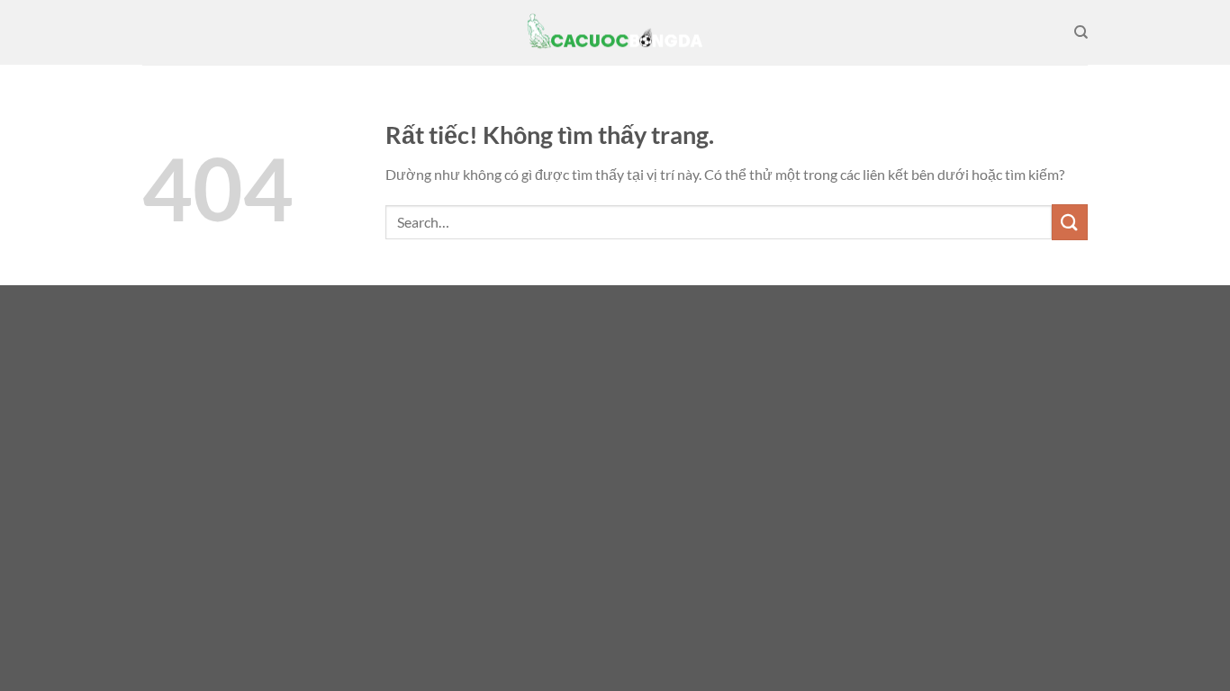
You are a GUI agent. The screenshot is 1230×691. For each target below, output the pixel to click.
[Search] (1081, 32)
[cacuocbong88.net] (615, 32)
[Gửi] (1070, 221)
